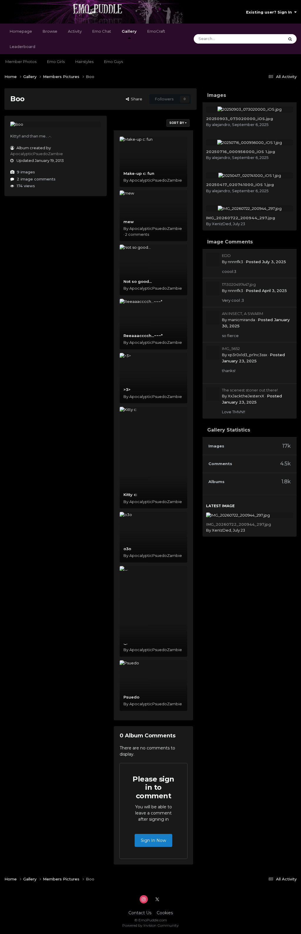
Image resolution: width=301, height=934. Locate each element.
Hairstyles (84, 61)
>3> (127, 389)
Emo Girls (56, 61)
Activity (75, 31)
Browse (50, 31)
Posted (266, 261)
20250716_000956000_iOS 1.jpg (240, 151)
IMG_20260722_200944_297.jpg (240, 217)
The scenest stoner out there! (250, 390)
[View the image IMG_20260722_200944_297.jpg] (249, 208)
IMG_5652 (231, 348)
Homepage (21, 31)
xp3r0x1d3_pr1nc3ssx (247, 354)
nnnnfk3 (235, 261)
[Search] (290, 39)
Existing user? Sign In (270, 12)
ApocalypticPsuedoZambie (36, 153)
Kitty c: (130, 494)
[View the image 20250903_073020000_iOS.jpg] (249, 109)
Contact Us (139, 912)
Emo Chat (101, 31)
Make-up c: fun (138, 173)
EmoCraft (156, 31)
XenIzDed (221, 223)
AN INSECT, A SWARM (242, 313)
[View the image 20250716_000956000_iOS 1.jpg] (249, 142)
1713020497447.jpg (239, 284)
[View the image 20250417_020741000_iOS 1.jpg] (249, 175)
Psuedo (131, 697)
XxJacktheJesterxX (246, 396)
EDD (226, 255)
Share (135, 99)
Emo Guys (113, 61)
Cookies (165, 912)
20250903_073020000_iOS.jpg (239, 118)
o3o (127, 548)
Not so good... (137, 281)
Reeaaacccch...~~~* (143, 335)
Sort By (177, 123)
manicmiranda (241, 319)
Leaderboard (22, 46)
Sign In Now (153, 840)
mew (128, 221)
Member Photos (20, 61)
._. (125, 643)
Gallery (129, 31)
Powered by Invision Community (150, 925)
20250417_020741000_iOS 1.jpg (240, 184)
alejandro (221, 124)
